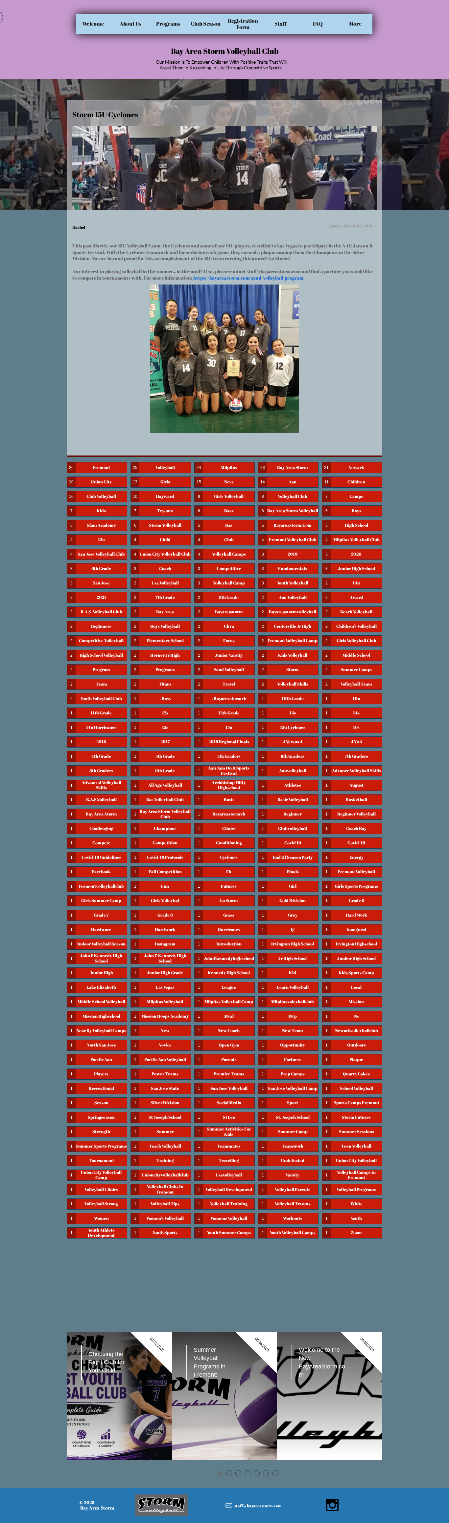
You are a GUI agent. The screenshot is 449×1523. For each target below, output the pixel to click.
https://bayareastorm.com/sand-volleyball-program (248, 278)
